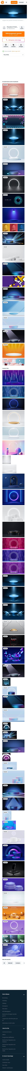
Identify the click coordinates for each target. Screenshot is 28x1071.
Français (4, 1004)
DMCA (3, 951)
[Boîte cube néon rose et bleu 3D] (13, 120)
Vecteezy (4, 917)
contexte (18, 880)
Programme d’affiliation (8, 954)
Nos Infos (4, 982)
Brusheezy (5, 914)
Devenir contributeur (7, 984)
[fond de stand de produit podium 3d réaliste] (13, 831)
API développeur (6, 928)
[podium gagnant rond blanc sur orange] (13, 338)
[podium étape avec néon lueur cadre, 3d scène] (13, 389)
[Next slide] (22, 880)
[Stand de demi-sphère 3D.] (13, 105)
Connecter (21, 2)
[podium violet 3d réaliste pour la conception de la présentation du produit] (13, 845)
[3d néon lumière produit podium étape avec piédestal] (13, 377)
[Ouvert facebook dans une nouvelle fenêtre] (6, 1017)
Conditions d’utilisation (13, 1027)
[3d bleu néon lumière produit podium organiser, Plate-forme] (13, 525)
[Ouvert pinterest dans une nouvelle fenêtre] (13, 1017)
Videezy (4, 920)
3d (4, 880)
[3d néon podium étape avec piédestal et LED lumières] (13, 364)
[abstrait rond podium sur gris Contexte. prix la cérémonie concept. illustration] (13, 593)
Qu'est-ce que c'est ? (16, 51)
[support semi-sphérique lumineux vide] (13, 134)
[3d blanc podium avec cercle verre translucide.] (13, 417)
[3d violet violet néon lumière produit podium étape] (13, 536)
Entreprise (5, 923)
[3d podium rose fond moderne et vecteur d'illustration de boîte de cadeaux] (13, 349)
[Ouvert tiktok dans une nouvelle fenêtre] (15, 1017)
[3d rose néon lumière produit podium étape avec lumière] (13, 513)
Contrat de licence (6, 948)
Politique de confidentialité (14, 1028)
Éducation (4, 925)
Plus (3, 1007)
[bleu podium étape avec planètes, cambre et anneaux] (13, 454)
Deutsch (4, 1001)
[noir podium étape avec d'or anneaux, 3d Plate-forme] (13, 500)
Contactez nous (6, 979)
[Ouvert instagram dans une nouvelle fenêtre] (8, 1017)
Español (4, 996)
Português (5, 999)
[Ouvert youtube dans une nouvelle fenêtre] (20, 1017)
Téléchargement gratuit (13, 34)
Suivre (21, 28)
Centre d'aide (5, 976)
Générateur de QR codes (8, 940)
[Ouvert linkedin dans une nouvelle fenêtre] (11, 1017)
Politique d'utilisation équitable (13, 1029)
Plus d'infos (6, 54)
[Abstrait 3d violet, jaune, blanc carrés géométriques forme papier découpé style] (13, 272)
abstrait (10, 880)
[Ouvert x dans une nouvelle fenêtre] (18, 1017)
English (4, 993)
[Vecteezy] (2, 2)
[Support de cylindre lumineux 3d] (13, 548)
